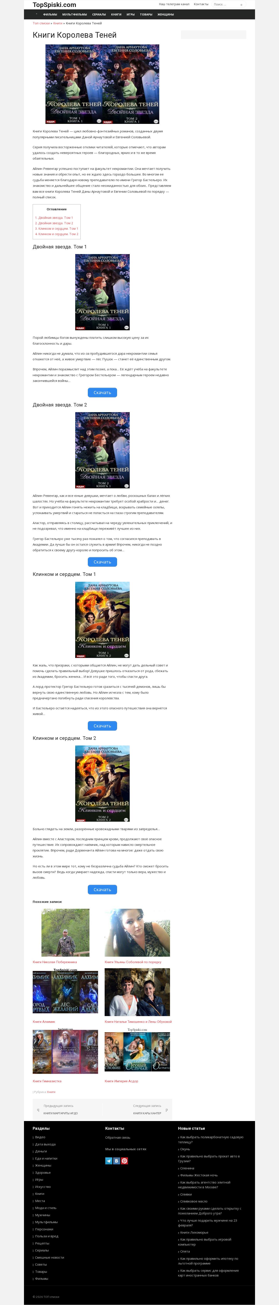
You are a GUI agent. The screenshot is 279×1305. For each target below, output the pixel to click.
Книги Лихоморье (194, 1232)
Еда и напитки (46, 1158)
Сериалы (99, 14)
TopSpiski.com (54, 4)
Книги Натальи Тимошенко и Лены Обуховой (138, 1022)
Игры (131, 14)
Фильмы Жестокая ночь (199, 1175)
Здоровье (43, 1172)
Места (40, 1201)
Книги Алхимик (44, 1022)
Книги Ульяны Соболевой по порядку (133, 962)
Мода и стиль (45, 1208)
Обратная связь (117, 1137)
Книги (116, 14)
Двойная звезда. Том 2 (54, 223)
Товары (146, 14)
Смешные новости (49, 1257)
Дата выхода (45, 1144)
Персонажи (44, 1229)
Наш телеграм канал (174, 4)
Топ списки (41, 23)
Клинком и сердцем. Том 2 (56, 234)
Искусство (43, 1186)
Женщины (166, 14)
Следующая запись (147, 1109)
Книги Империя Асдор (121, 1081)
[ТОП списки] (37, 14)
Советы (41, 1264)
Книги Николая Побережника (55, 962)
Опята (185, 1251)
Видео (40, 1137)
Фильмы (50, 14)
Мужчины (42, 1215)
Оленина (187, 1168)
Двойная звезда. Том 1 (54, 218)
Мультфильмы (74, 14)
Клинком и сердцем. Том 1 (56, 228)
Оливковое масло (194, 1201)
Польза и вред (46, 1236)
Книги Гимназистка (47, 1081)
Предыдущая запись (61, 1109)
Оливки (186, 1194)
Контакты (201, 4)
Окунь (185, 1149)
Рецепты (42, 1243)
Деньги (41, 1151)
